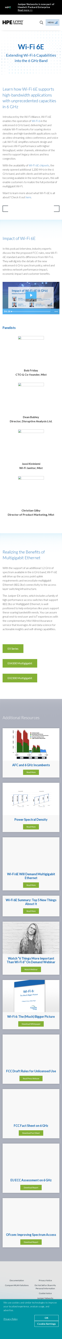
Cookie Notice (45, 1293)
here (28, 197)
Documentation (17, 1280)
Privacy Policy (10, 1319)
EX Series (13, 648)
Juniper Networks (45, 1298)
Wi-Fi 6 (36, 120)
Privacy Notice (45, 1280)
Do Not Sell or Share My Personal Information (45, 1287)
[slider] (31, 311)
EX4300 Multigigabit (20, 663)
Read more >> (25, 10)
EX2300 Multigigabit (20, 678)
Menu (51, 22)
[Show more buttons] (56, 311)
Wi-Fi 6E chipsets (39, 165)
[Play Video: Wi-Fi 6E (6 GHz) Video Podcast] (31, 295)
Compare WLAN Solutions (17, 1285)
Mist (13, 22)
